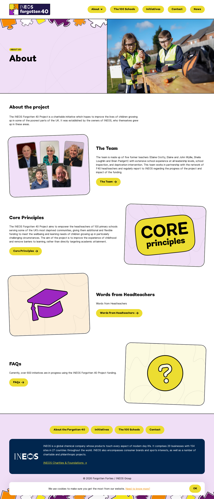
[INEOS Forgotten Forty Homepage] (29, 9)
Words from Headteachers (117, 313)
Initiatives (153, 9)
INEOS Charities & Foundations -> (65, 462)
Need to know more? (137, 488)
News (197, 9)
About (95, 9)
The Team (106, 181)
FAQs (16, 382)
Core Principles (23, 251)
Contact (177, 9)
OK (195, 488)
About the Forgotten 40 (69, 429)
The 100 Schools (124, 9)
